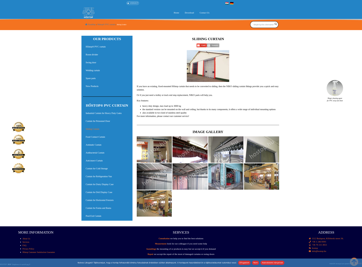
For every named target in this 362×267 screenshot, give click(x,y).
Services (25, 242)
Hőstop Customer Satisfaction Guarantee (38, 252)
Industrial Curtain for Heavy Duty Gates (104, 113)
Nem (255, 262)
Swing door (91, 62)
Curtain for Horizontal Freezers (100, 200)
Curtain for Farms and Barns (98, 208)
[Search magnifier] (275, 24)
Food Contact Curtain (95, 137)
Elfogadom (244, 262)
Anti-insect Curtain (94, 160)
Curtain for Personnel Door (98, 121)
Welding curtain (93, 70)
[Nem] (357, 262)
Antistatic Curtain (93, 145)
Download (189, 13)
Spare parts (91, 78)
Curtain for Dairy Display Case (100, 184)
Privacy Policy (28, 249)
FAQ (24, 245)
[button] (202, 45)
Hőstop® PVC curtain (96, 46)
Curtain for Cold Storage (97, 168)
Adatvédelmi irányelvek (272, 262)
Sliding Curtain (92, 129)
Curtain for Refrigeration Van (99, 176)
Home (176, 13)
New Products (92, 86)
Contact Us (204, 13)
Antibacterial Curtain (95, 153)
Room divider (92, 54)
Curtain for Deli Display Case (99, 192)
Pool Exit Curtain (93, 216)
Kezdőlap (92, 24)
